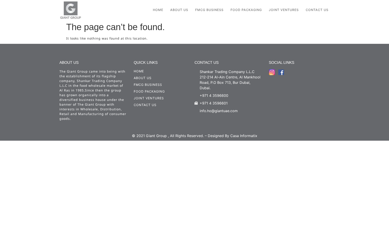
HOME (158, 10)
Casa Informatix (243, 135)
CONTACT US (317, 10)
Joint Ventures (284, 10)
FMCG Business (209, 10)
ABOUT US (179, 10)
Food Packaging (246, 10)
